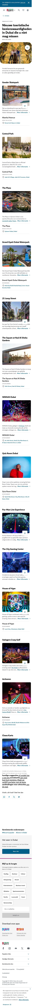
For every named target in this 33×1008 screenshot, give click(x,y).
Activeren (6, 717)
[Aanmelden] (28, 10)
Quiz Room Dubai (9, 491)
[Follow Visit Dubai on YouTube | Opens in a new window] (28, 948)
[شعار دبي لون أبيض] (7, 943)
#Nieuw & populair (8, 832)
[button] (7, 1004)
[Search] (19, 10)
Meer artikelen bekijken (16, 811)
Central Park (7, 172)
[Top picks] (23, 10)
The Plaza (6, 226)
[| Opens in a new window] (10, 948)
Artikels (7, 16)
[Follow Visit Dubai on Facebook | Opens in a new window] (3, 948)
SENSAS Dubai (8, 435)
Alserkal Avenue (8, 117)
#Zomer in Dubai (21, 832)
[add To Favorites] (27, 47)
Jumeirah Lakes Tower (9, 221)
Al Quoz (21, 426)
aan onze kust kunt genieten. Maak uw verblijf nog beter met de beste (14, 780)
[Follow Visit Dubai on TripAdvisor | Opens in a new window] (16, 948)
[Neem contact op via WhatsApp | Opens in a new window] (4, 797)
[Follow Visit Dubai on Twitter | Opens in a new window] (22, 948)
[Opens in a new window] (9, 797)
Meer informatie (22, 112)
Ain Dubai (15, 667)
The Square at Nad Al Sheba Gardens (13, 379)
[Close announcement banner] (28, 2)
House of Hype (8, 624)
